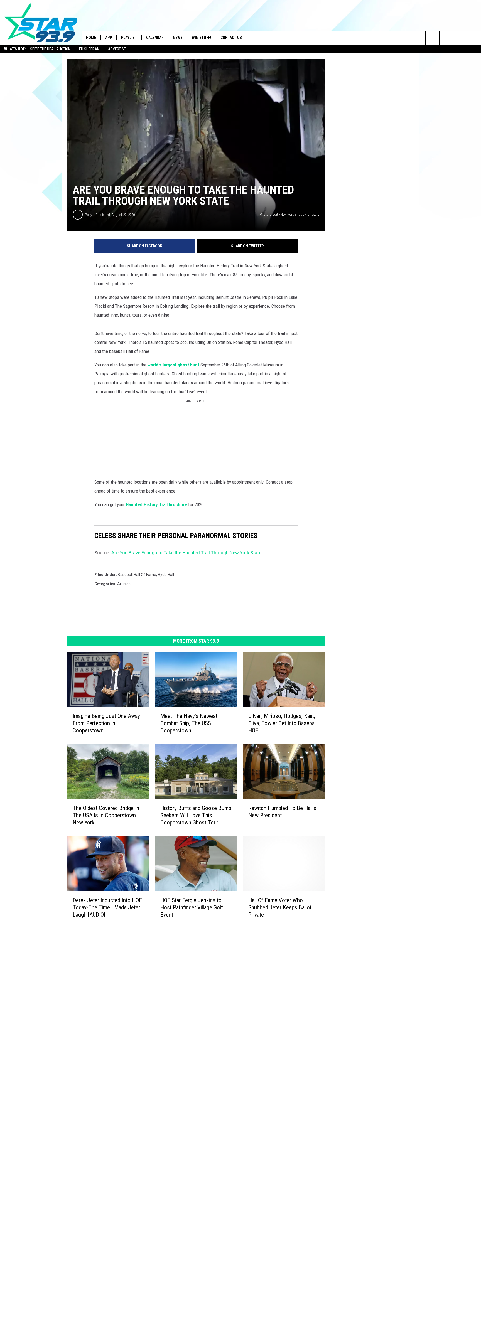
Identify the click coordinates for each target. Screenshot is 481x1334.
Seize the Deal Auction (50, 49)
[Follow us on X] (474, 38)
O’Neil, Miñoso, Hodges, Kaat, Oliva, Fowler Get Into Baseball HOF (282, 723)
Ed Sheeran (89, 49)
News (178, 37)
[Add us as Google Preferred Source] (446, 38)
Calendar (155, 37)
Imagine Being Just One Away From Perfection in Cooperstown (106, 723)
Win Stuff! (201, 37)
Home (91, 37)
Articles (124, 584)
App (108, 37)
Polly (88, 215)
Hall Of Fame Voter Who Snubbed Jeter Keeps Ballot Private (279, 907)
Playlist (129, 37)
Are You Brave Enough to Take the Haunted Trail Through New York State (186, 552)
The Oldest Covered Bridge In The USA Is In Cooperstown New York (106, 815)
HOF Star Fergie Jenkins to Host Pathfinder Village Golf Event (191, 907)
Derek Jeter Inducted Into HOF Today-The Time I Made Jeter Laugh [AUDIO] (107, 907)
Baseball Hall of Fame (137, 574)
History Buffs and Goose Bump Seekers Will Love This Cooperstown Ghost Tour (195, 815)
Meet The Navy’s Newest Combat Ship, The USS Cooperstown (188, 723)
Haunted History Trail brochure (157, 504)
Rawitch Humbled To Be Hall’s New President (282, 812)
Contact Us (231, 37)
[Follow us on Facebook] (460, 38)
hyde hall (166, 574)
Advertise (117, 49)
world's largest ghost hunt (173, 365)
